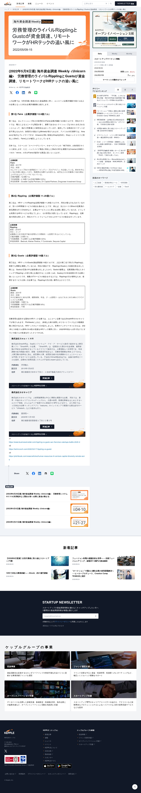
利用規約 (22, 774)
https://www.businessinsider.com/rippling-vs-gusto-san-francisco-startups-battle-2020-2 (44, 442)
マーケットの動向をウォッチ (114, 79)
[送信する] (95, 616)
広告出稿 (48, 751)
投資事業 (82, 734)
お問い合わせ (9, 774)
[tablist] (115, 54)
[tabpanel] (115, 70)
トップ (6, 9)
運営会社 (71, 774)
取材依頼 (48, 754)
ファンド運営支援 (85, 738)
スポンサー (49, 757)
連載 (30, 3)
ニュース (39, 3)
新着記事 (20, 3)
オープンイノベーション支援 (89, 741)
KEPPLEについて (51, 747)
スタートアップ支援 (86, 744)
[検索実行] (111, 3)
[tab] (100, 54)
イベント (50, 3)
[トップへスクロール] (134, 786)
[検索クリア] (106, 3)
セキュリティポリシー (56, 774)
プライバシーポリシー (62, 621)
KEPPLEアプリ (50, 761)
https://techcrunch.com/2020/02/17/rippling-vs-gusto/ (30, 449)
